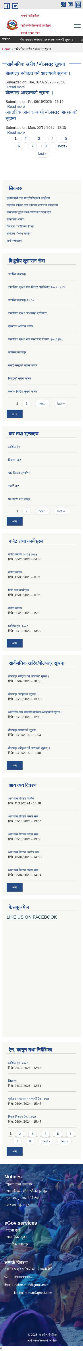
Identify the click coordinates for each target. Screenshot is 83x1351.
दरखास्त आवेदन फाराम (20, 326)
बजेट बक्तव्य (15, 572)
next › (62, 146)
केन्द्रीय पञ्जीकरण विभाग (20, 226)
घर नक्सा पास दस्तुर (19, 499)
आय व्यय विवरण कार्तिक (21, 798)
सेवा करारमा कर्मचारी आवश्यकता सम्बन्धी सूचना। (41, 39)
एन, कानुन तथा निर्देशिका (23, 1198)
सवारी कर (13, 486)
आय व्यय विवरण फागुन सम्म (23, 834)
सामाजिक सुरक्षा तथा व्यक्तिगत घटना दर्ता (29, 212)
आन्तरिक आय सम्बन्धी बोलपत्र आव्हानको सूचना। (35, 712)
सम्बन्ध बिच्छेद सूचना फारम (22, 391)
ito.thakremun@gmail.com (33, 1293)
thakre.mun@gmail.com (31, 1285)
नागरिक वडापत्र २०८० (21, 300)
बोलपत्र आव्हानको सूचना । (30, 92)
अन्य (14, 414)
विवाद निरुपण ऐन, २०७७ (22, 1116)
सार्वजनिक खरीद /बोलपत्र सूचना (28, 1191)
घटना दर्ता (13, 1230)
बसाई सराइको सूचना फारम (22, 365)
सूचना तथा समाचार (19, 1184)
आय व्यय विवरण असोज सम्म (23, 852)
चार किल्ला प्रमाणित (19, 473)
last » (42, 154)
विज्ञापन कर (14, 460)
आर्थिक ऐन (14, 447)
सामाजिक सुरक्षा (16, 1237)
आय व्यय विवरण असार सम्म (23, 816)
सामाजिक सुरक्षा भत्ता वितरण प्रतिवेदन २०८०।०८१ (36, 287)
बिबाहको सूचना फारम (19, 378)
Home (6, 49)
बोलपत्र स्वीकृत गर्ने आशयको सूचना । (29, 748)
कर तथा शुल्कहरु (18, 1205)
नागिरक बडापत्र (17, 352)
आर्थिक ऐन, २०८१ (18, 626)
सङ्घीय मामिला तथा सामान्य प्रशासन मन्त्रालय (32, 205)
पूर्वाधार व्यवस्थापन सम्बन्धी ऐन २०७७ (28, 1098)
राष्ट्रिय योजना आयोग (18, 233)
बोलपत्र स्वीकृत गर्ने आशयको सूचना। (38, 73)
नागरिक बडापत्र (17, 274)
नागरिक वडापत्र (17, 1244)
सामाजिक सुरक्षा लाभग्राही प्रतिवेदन (27, 313)
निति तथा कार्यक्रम (18, 590)
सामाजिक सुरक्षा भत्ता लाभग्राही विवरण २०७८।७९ (35, 339)
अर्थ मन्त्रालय (14, 240)
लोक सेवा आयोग (16, 219)
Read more (16, 87)
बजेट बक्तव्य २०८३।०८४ (22, 554)
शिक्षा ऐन (12, 1081)
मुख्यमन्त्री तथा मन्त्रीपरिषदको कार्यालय (28, 198)
